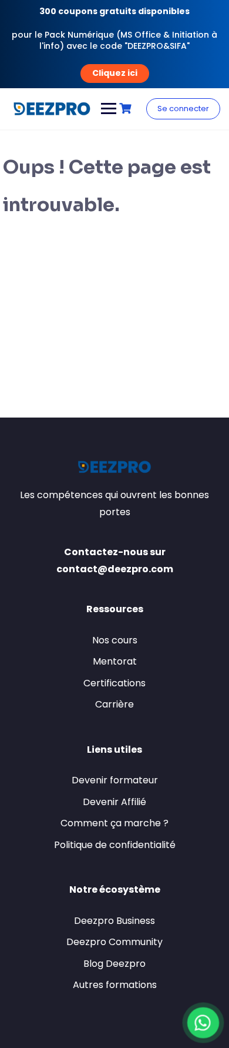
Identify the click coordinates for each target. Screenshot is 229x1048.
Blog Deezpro (114, 963)
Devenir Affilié (114, 802)
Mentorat (115, 661)
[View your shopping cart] (126, 108)
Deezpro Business (114, 920)
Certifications (114, 683)
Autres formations (115, 985)
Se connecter (183, 108)
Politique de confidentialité (115, 845)
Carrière (114, 704)
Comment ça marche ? (114, 823)
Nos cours (114, 640)
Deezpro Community (114, 942)
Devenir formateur (115, 780)
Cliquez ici (115, 72)
